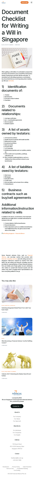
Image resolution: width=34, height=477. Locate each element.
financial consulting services (9, 259)
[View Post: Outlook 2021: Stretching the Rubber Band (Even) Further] (17, 359)
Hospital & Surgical (10, 305)
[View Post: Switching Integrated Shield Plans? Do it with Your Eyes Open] (17, 293)
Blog (3, 44)
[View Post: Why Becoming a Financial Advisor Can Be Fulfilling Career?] (17, 326)
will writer (11, 81)
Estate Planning (9, 44)
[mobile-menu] (31, 2)
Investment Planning (10, 371)
